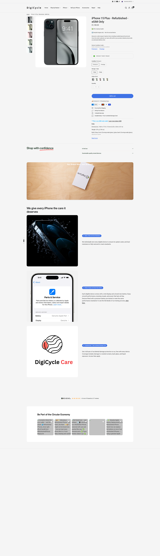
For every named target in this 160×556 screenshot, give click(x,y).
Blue (103, 79)
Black (93, 79)
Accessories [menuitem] (85, 8)
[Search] (126, 7)
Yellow (107, 79)
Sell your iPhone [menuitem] (75, 8)
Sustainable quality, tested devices (91, 153)
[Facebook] (113, 1)
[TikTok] (119, 1)
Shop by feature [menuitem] (54, 8)
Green (96, 79)
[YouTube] (117, 1)
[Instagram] (115, 1)
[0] (132, 7)
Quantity (94, 83)
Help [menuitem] (99, 8)
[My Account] (129, 7)
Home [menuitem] (46, 8)
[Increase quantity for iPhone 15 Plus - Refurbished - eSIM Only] (98, 87)
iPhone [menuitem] (65, 8)
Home (28, 14)
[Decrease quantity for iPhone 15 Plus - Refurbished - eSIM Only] (93, 87)
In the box (85, 148)
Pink (100, 79)
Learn (110, 121)
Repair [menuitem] (93, 8)
